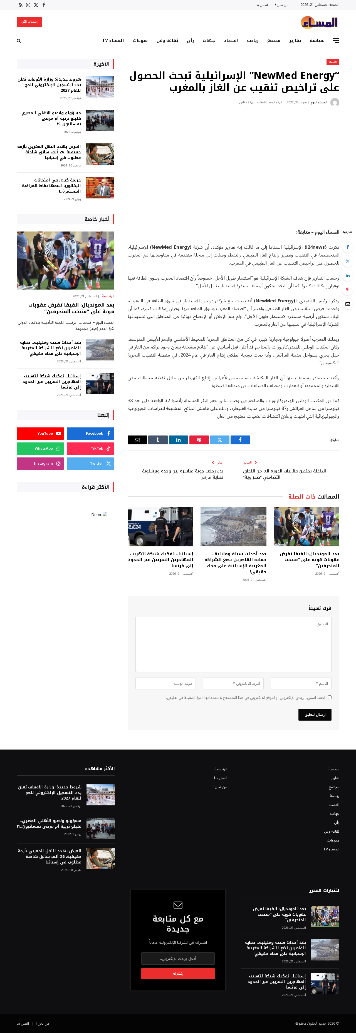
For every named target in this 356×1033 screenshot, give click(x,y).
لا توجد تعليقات (267, 102)
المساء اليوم (319, 102)
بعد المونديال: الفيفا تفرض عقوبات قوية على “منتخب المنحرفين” (309, 560)
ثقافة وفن (167, 40)
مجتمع (273, 40)
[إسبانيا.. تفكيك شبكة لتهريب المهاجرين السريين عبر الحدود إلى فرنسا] (160, 526)
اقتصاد (231, 40)
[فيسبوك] (347, 247)
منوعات (140, 40)
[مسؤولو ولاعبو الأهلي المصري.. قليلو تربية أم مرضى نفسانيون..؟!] (100, 120)
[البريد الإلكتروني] (347, 303)
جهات (209, 40)
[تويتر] (347, 261)
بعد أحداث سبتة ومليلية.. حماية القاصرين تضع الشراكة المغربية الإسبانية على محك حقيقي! (235, 563)
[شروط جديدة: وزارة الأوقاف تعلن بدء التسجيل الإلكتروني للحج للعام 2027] (100, 87)
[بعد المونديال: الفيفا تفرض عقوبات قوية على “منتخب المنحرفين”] (306, 526)
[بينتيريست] (347, 289)
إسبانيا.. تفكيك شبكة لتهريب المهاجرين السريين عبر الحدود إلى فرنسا (160, 560)
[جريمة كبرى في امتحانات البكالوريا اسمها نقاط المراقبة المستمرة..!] (100, 187)
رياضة (252, 40)
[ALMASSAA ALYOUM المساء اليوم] (319, 22)
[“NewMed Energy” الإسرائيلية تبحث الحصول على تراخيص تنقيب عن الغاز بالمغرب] (233, 167)
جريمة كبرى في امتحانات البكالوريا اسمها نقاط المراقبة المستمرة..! (51, 186)
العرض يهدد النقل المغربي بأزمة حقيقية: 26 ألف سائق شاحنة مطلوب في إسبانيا (49, 152)
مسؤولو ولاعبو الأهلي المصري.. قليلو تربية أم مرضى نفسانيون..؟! (50, 118)
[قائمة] (336, 40)
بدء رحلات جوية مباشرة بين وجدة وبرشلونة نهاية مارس (182, 474)
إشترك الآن (29, 21)
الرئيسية (108, 296)
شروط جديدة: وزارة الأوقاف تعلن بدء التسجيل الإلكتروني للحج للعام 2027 (49, 85)
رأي (190, 40)
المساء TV (113, 40)
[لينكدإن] (347, 275)
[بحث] (19, 40)
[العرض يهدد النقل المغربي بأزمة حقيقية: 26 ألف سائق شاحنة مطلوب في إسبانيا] (100, 154)
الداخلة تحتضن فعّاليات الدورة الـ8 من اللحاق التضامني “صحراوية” (284, 474)
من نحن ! (281, 5)
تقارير (295, 40)
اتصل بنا (262, 5)
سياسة (317, 40)
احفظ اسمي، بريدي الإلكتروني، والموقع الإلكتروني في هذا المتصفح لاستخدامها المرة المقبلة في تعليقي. (245, 698)
